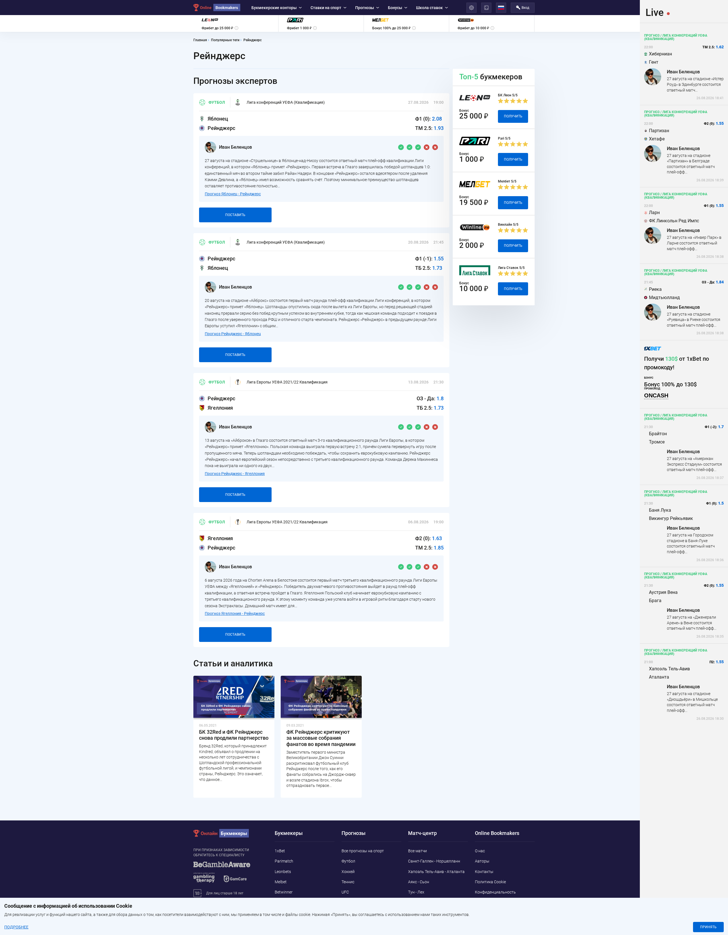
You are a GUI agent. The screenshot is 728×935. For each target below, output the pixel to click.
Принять (708, 927)
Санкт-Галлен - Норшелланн (434, 861)
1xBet (280, 851)
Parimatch (284, 861)
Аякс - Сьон (418, 882)
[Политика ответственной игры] (228, 875)
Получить (513, 116)
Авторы (482, 861)
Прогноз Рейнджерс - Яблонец (233, 334)
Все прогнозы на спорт (363, 851)
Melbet (281, 882)
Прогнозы (364, 7)
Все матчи (417, 851)
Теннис (348, 882)
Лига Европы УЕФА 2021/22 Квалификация (287, 382)
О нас (480, 851)
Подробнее (16, 927)
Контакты (484, 871)
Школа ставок (429, 7)
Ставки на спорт (326, 7)
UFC (345, 892)
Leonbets (283, 871)
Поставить (235, 215)
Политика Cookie (490, 882)
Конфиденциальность (495, 892)
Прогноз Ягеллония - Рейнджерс (235, 613)
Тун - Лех (416, 892)
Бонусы (395, 7)
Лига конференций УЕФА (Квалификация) (286, 102)
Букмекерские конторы (274, 7)
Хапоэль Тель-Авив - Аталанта (436, 871)
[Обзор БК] (235, 23)
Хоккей (348, 871)
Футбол (216, 102)
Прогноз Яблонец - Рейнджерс (233, 194)
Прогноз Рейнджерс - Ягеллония (235, 474)
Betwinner (284, 892)
